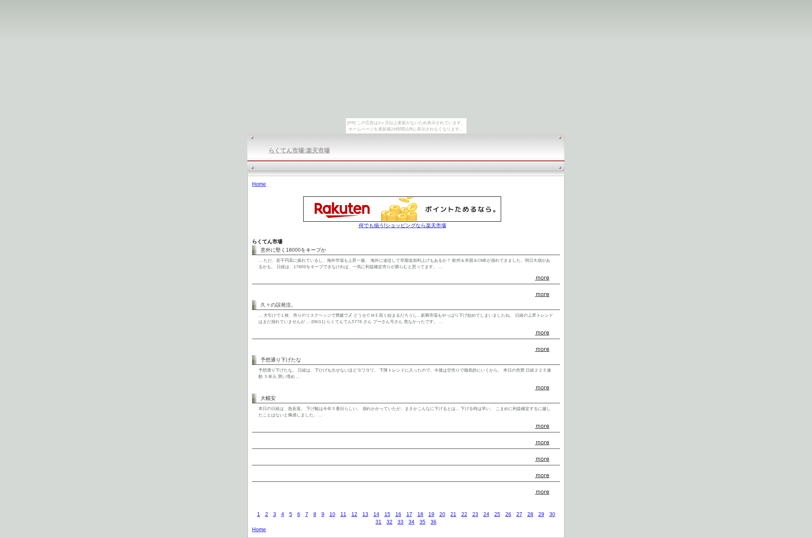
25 (497, 514)
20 (442, 514)
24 (486, 514)
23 (475, 514)
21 (453, 514)
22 (464, 514)
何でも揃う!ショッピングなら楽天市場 (402, 225)
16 (398, 514)
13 (365, 514)
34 (411, 522)
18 (420, 514)
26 (508, 514)
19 (431, 514)
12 (354, 514)
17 (409, 514)
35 (422, 522)
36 (433, 522)
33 (400, 522)
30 (552, 514)
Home (259, 184)
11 (343, 514)
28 (530, 514)
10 (332, 514)
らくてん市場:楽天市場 (299, 150)
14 (376, 514)
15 (387, 514)
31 (378, 522)
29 (541, 514)
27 (519, 514)
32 (389, 522)
